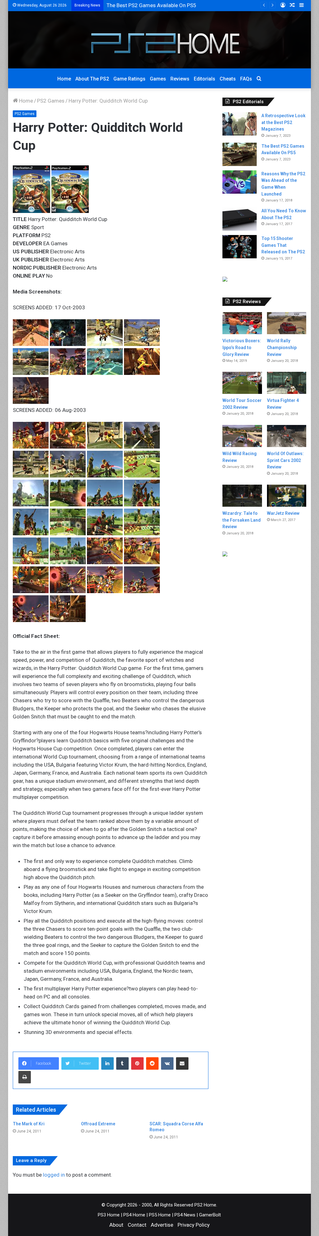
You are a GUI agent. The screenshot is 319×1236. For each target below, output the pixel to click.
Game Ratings (129, 79)
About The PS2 (92, 79)
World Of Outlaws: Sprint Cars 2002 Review (285, 460)
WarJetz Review (283, 513)
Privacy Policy (194, 1225)
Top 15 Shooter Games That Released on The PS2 (283, 245)
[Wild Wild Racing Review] (242, 436)
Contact (137, 1225)
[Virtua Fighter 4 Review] (287, 383)
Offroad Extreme (98, 1123)
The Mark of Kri (29, 1123)
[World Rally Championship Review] (287, 323)
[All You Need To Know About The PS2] (239, 219)
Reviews (179, 79)
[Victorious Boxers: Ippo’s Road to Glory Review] (242, 323)
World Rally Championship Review (282, 347)
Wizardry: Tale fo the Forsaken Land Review (241, 520)
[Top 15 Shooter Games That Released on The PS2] (239, 246)
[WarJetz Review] (287, 496)
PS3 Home (109, 1215)
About (116, 1225)
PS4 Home (134, 1215)
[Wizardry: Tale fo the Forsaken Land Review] (242, 496)
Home (64, 79)
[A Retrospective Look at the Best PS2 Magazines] (239, 124)
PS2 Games (50, 101)
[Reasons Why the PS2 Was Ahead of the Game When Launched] (239, 182)
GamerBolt (210, 1215)
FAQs (246, 79)
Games (158, 79)
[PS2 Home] (159, 40)
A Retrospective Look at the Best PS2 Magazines (283, 122)
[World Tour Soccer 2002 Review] (242, 383)
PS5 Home (160, 1215)
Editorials (204, 79)
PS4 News (184, 1215)
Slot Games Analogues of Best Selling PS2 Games (165, 5)
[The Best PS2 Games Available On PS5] (239, 154)
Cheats (228, 79)
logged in (54, 1175)
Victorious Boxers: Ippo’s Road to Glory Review (241, 347)
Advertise (162, 1225)
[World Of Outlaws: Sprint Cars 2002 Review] (287, 436)
